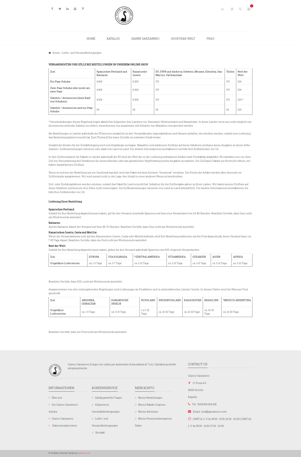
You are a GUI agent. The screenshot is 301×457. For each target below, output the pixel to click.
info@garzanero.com (213, 411)
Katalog (113, 38)
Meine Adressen (148, 411)
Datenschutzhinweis (64, 425)
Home (91, 38)
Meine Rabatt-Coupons (151, 404)
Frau (210, 38)
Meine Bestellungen (150, 397)
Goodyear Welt (183, 38)
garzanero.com (84, 453)
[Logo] (124, 15)
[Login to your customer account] (231, 8)
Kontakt (100, 432)
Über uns (57, 397)
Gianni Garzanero (145, 38)
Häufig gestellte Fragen (108, 397)
